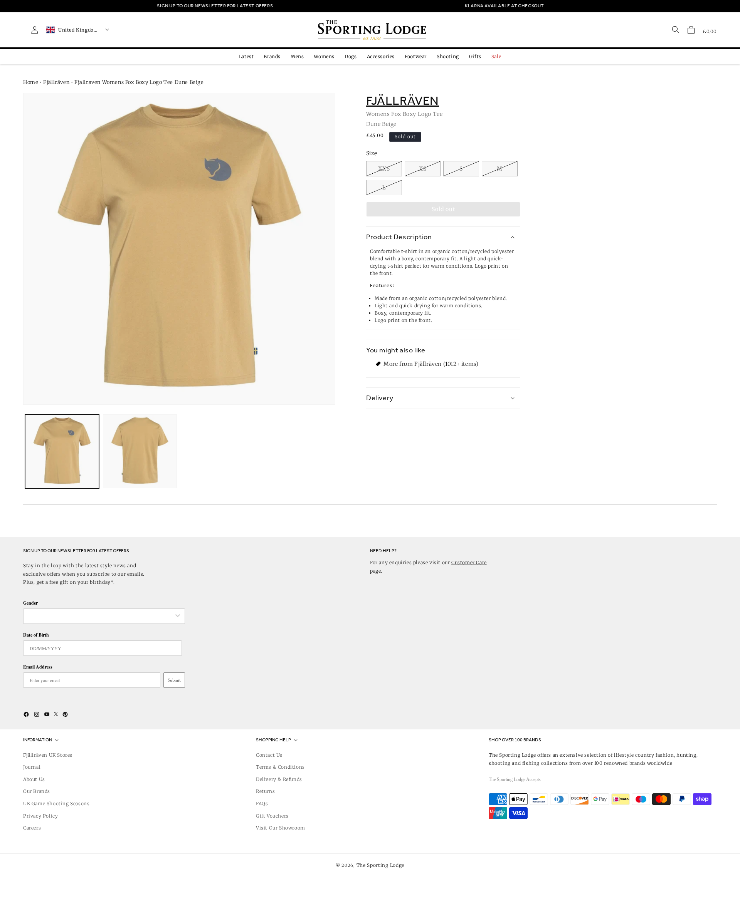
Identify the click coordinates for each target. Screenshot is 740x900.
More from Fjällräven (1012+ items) (430, 363)
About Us (34, 779)
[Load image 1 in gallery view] (62, 451)
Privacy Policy (40, 816)
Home (30, 82)
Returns (265, 791)
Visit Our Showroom (280, 828)
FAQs (262, 803)
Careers (32, 828)
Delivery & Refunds (279, 779)
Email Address (37, 667)
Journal (31, 767)
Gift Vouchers (272, 816)
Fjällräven (56, 82)
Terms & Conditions (280, 767)
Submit (174, 680)
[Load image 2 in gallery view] (140, 451)
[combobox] (100, 616)
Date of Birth (36, 635)
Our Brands (36, 791)
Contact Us (269, 755)
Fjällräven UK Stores (47, 755)
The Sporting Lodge (381, 865)
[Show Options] (178, 616)
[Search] (675, 29)
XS (423, 168)
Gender (30, 603)
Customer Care (469, 562)
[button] (691, 29)
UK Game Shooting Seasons (56, 803)
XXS (384, 168)
